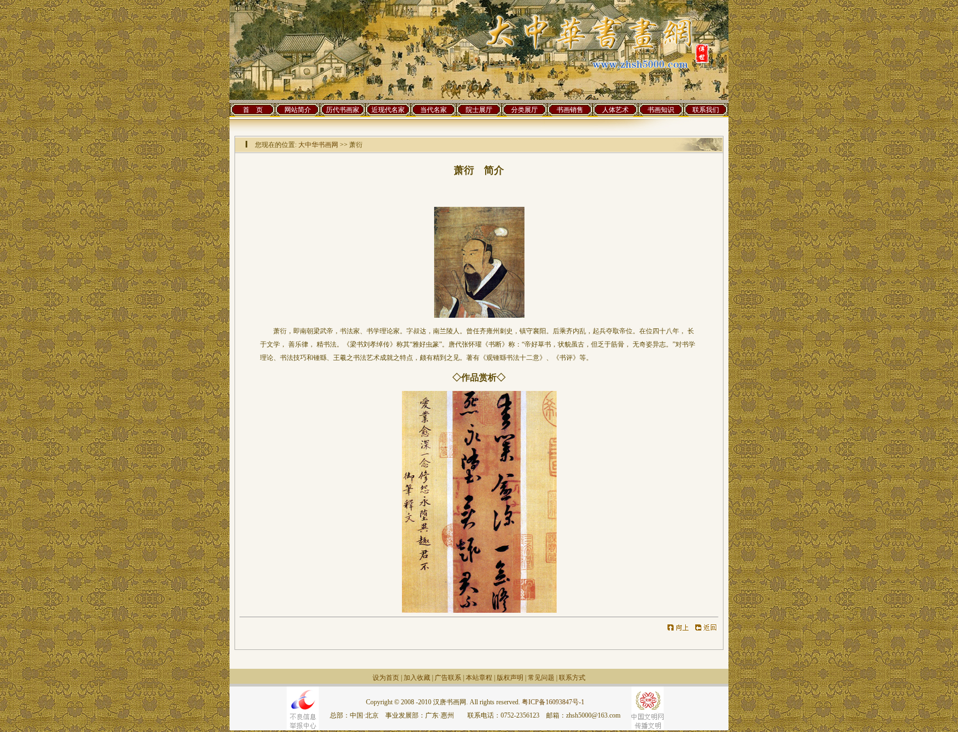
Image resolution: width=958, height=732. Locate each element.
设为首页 (386, 678)
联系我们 (705, 110)
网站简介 (297, 110)
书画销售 (570, 110)
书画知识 (661, 110)
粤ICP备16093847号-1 (553, 702)
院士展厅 (479, 110)
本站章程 (479, 678)
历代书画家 (342, 110)
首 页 (253, 110)
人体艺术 (615, 110)
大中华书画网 (318, 145)
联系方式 (572, 678)
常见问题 (541, 678)
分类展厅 (524, 110)
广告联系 (448, 678)
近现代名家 (388, 110)
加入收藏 (417, 678)
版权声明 (510, 678)
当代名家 (433, 110)
